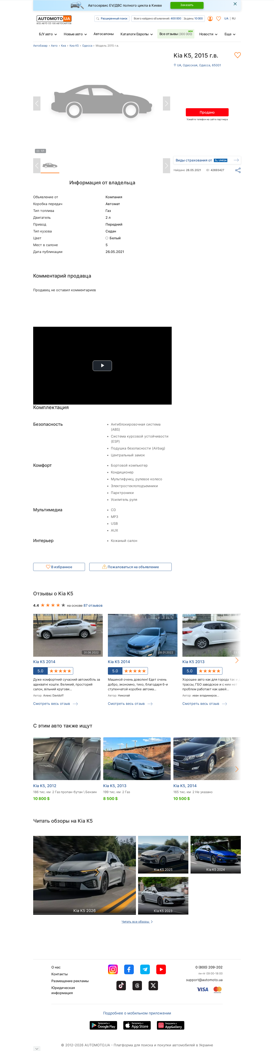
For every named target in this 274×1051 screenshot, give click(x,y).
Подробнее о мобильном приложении (137, 1013)
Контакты (59, 974)
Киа (63, 45)
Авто (54, 45)
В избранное (61, 567)
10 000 (198, 18)
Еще (228, 34)
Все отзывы (175, 34)
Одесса (87, 45)
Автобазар (40, 45)
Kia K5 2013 (193, 661)
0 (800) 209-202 (209, 967)
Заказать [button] (187, 5)
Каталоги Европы (135, 34)
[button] (232, 660)
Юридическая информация (63, 990)
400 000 (176, 18)
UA (226, 18)
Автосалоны (103, 34)
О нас (56, 967)
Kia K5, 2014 (185, 785)
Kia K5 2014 (119, 661)
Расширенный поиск (114, 18)
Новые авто (73, 34)
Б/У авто (46, 34)
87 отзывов (93, 605)
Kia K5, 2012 (44, 785)
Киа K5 (74, 45)
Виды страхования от (194, 160)
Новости (206, 34)
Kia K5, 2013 (115, 785)
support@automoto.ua (204, 980)
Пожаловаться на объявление (133, 567)
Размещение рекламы (70, 981)
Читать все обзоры (136, 921)
